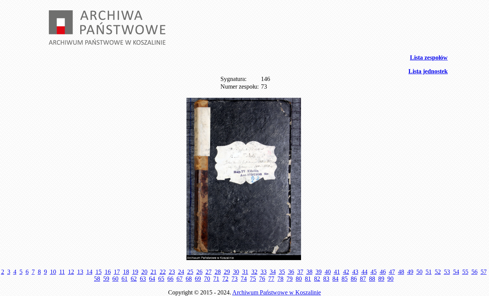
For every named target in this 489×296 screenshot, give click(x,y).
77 (271, 278)
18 (126, 272)
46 (383, 272)
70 (207, 278)
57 (484, 272)
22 (163, 272)
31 (245, 272)
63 (143, 278)
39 (319, 272)
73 (235, 278)
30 (236, 272)
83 (326, 278)
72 (225, 278)
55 (465, 272)
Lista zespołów (429, 57)
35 (282, 272)
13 (80, 272)
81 (308, 278)
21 (154, 272)
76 (262, 278)
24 (181, 272)
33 (264, 272)
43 (355, 272)
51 (429, 272)
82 (317, 278)
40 (328, 272)
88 (372, 278)
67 (179, 278)
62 (134, 278)
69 (198, 278)
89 (381, 278)
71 (216, 278)
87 (363, 278)
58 (97, 278)
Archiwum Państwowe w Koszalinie (276, 292)
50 (419, 272)
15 (99, 272)
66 (170, 278)
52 (438, 272)
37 (300, 272)
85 (345, 278)
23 (172, 272)
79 (290, 278)
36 (291, 272)
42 (346, 272)
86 (354, 278)
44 (364, 272)
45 (374, 272)
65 (161, 278)
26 (199, 272)
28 (218, 272)
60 (115, 278)
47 (392, 272)
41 (337, 272)
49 (410, 272)
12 (71, 272)
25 (190, 272)
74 (244, 278)
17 (117, 272)
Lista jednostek (428, 71)
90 (390, 278)
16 (108, 272)
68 (189, 278)
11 (62, 272)
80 (299, 278)
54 (456, 272)
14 (89, 272)
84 (335, 278)
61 (124, 278)
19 (135, 272)
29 (227, 272)
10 (53, 272)
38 (309, 272)
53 (447, 272)
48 (401, 272)
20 (144, 272)
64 (152, 278)
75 (253, 278)
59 (106, 278)
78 (280, 278)
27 (209, 272)
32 (254, 272)
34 (273, 272)
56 (474, 272)
